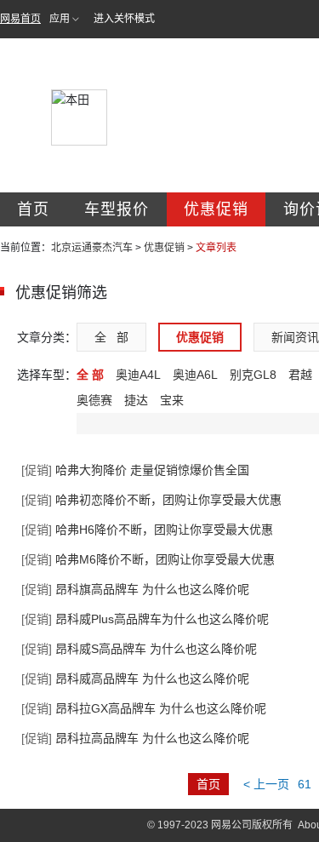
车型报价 (116, 209)
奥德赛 (94, 400)
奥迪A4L (138, 374)
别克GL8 (253, 374)
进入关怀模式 (124, 19)
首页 (33, 209)
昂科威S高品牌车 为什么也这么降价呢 (139, 649)
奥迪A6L (195, 374)
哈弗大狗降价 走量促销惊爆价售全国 (135, 470)
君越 (300, 374)
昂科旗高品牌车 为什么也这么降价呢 (135, 589)
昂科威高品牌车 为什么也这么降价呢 (135, 678)
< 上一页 (266, 784)
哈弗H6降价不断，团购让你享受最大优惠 (147, 529)
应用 (59, 19)
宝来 (172, 400)
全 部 (111, 337)
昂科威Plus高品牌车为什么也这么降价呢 (145, 619)
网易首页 (20, 19)
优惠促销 (216, 209)
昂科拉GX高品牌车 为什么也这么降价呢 (143, 708)
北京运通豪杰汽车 (92, 248)
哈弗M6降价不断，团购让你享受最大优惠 (148, 559)
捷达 (136, 400)
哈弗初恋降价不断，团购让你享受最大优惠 (151, 500)
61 (304, 784)
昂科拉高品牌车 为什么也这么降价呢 (135, 738)
